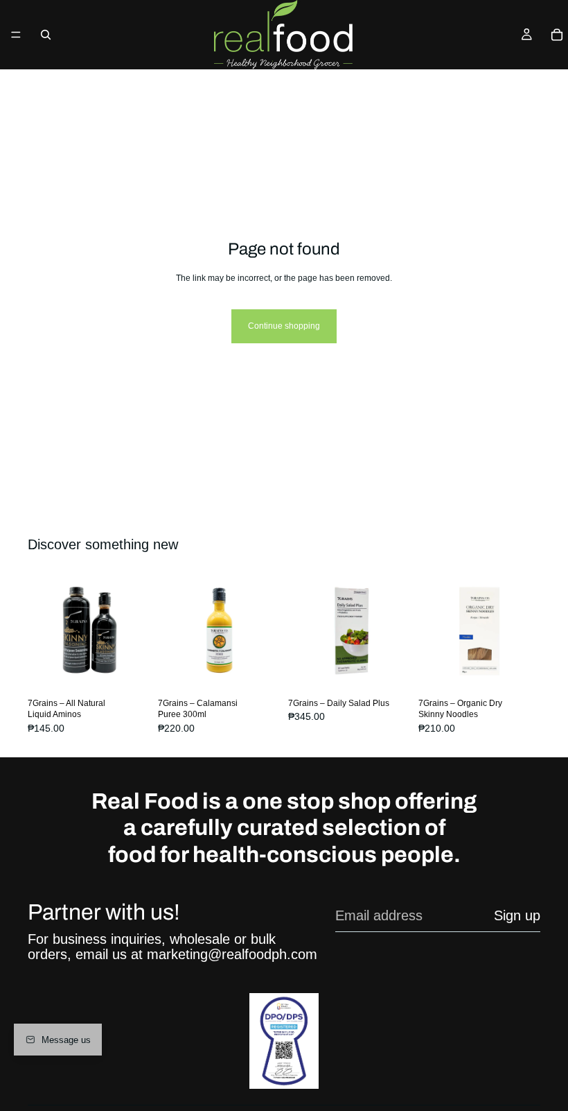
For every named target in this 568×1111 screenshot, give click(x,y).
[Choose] (128, 670)
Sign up (517, 915)
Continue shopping (284, 326)
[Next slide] (134, 631)
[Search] (45, 34)
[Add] (258, 670)
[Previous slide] (43, 631)
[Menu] (16, 35)
